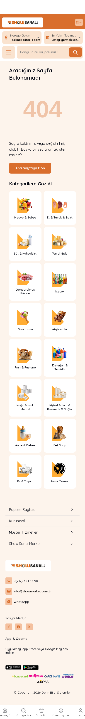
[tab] (42, 509)
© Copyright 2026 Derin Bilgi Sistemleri (42, 692)
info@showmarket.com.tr (32, 591)
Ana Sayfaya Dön (30, 168)
